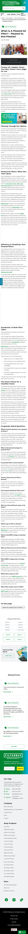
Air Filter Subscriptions (10, 884)
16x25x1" (20, 622)
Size (8, 14)
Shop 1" (8, 634)
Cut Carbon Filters (9, 873)
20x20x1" (7, 622)
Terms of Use (14, 915)
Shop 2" (20, 634)
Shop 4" (8, 639)
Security (14, 922)
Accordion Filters (9, 864)
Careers (6, 818)
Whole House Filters (9, 855)
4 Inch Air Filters (8, 847)
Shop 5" (20, 639)
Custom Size (20, 630)
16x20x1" (20, 624)
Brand (13, 14)
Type (18, 14)
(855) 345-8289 (16, 789)
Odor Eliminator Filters (10, 838)
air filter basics (19, 18)
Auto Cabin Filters (9, 862)
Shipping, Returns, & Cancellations (13, 809)
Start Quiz (8, 655)
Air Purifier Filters (9, 870)
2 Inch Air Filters (8, 844)
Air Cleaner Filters (9, 867)
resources (9, 18)
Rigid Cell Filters (8, 853)
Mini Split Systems (9, 876)
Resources (7, 887)
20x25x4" (7, 627)
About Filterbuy (8, 806)
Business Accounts (9, 890)
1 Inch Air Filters (8, 841)
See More (14, 746)
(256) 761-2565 (16, 791)
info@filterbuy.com (17, 794)
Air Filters (6, 826)
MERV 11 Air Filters (9, 832)
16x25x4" (20, 627)
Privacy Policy (14, 918)
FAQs (5, 815)
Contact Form (8, 812)
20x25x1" (7, 624)
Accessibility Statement (14, 925)
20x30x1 (7, 630)
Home (2, 18)
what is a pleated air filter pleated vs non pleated (14, 20)
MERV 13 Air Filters (9, 835)
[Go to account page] (18, 3)
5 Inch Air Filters (8, 850)
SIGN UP (20, 768)
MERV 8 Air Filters (9, 829)
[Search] (23, 8)
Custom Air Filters (9, 858)
